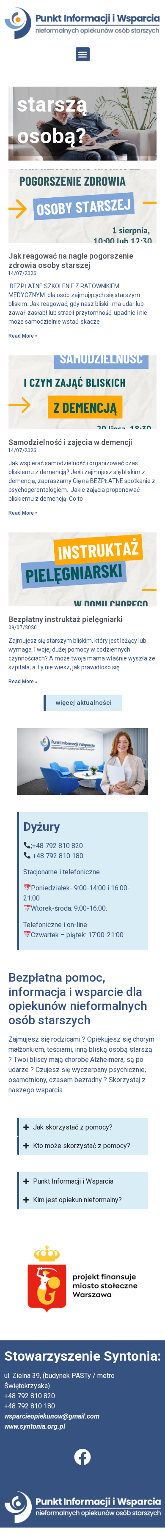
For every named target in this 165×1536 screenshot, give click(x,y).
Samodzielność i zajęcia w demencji (70, 442)
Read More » (23, 336)
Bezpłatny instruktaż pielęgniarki (65, 619)
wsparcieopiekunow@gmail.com (51, 1416)
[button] (83, 54)
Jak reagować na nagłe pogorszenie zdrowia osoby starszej (70, 260)
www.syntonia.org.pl (34, 1426)
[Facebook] (82, 1457)
